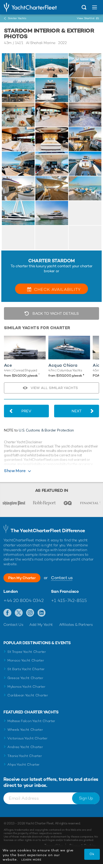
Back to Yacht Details (55, 313)
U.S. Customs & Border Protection (46, 430)
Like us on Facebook (7, 613)
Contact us (61, 577)
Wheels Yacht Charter (25, 729)
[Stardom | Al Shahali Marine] (18, 65)
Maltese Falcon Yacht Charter (31, 721)
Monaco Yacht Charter (25, 660)
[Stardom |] (51, 65)
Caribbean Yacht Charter (27, 695)
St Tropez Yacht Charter (26, 651)
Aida (98, 365)
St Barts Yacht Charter (26, 669)
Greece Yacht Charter (25, 678)
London (10, 591)
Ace (8, 365)
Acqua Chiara (63, 365)
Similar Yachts (17, 18)
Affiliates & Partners (76, 624)
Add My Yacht (41, 624)
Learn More (31, 859)
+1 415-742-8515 (69, 600)
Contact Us (13, 624)
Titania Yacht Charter (24, 756)
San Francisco (65, 591)
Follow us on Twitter (19, 613)
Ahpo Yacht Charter (23, 764)
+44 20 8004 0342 (23, 600)
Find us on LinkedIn (42, 613)
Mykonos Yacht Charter (26, 686)
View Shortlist (88, 18)
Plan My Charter (22, 577)
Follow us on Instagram (30, 613)
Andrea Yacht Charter (25, 747)
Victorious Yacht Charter (27, 738)
